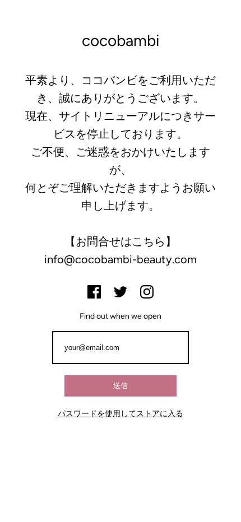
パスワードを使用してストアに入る (120, 413)
